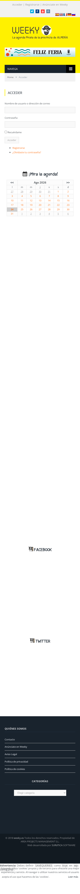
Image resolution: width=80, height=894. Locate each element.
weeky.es (19, 838)
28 (22, 191)
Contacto (10, 739)
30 (40, 191)
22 (58, 205)
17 (12, 205)
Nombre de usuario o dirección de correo (27, 103)
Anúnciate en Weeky (55, 4)
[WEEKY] (40, 31)
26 (31, 209)
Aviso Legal (11, 754)
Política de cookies (15, 769)
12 (31, 200)
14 (49, 200)
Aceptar (58, 876)
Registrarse (32, 4)
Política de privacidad (16, 761)
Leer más (73, 876)
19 (31, 205)
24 (12, 209)
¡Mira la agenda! (42, 174)
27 (12, 191)
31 (49, 191)
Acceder (17, 4)
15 (58, 200)
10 (12, 200)
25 (22, 209)
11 (22, 200)
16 (68, 200)
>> (68, 182)
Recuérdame (15, 132)
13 (40, 200)
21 (49, 205)
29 (31, 191)
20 (40, 205)
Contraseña (11, 117)
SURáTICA (57, 845)
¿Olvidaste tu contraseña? (26, 152)
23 (68, 205)
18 (22, 205)
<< (12, 182)
